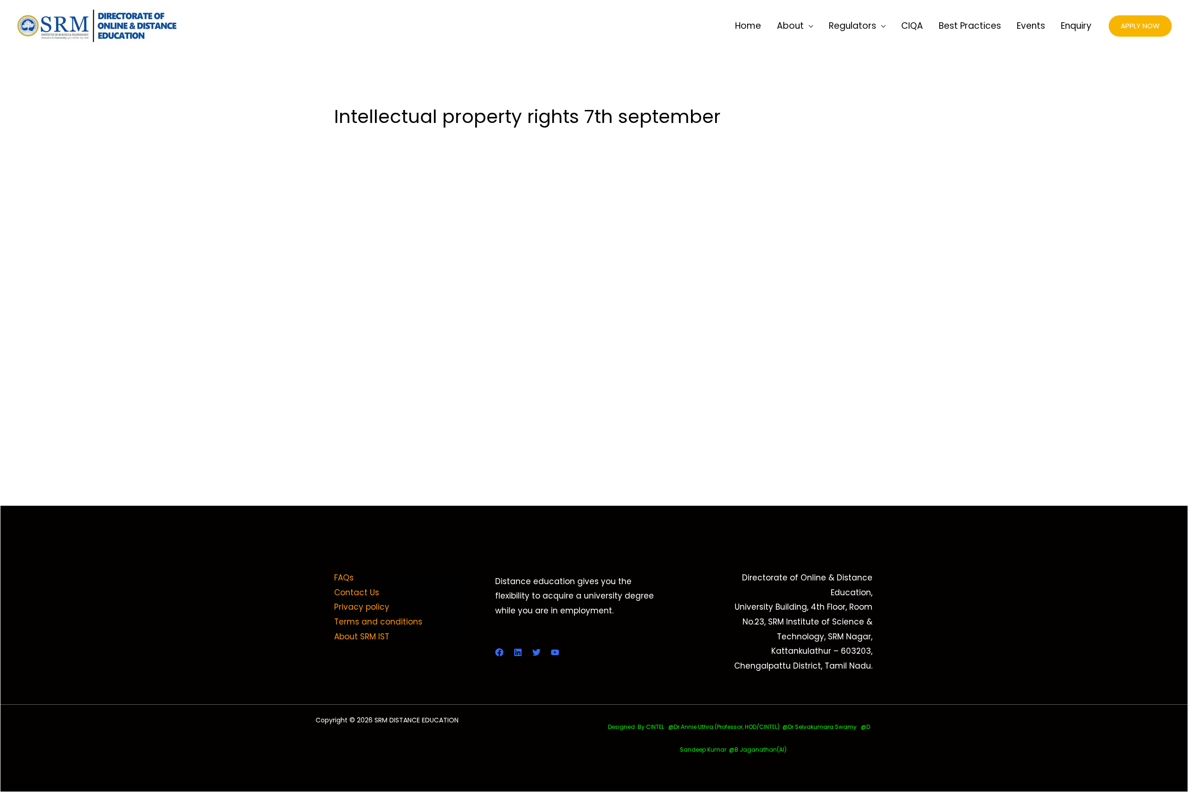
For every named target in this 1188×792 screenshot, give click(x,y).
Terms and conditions (378, 621)
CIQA (912, 25)
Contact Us (356, 592)
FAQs (344, 577)
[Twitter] (536, 652)
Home (748, 25)
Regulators (852, 25)
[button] (1140, 26)
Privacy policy (361, 606)
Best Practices (970, 25)
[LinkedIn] (518, 652)
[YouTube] (555, 652)
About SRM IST (361, 636)
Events (1031, 25)
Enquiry (1076, 25)
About (790, 25)
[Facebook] (499, 652)
